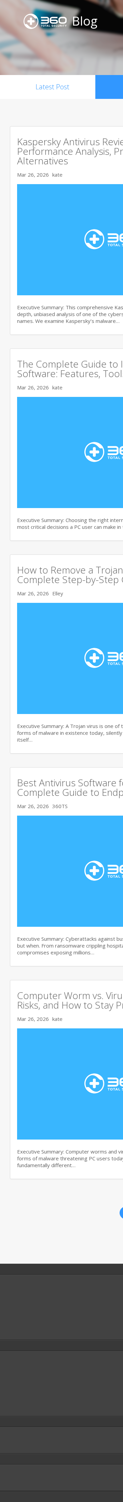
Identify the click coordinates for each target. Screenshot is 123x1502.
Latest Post (52, 86)
